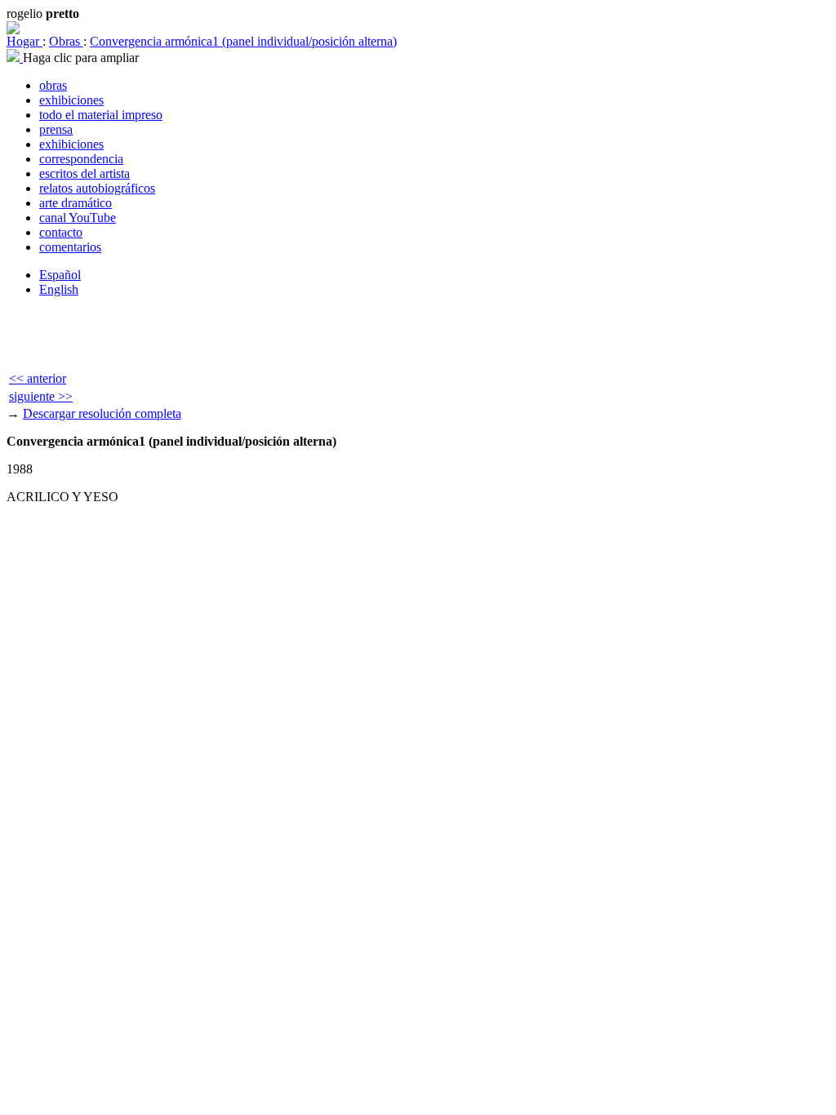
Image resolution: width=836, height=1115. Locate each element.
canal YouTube (77, 217)
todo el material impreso (100, 115)
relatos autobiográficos (97, 188)
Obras (66, 41)
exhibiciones (71, 100)
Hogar (24, 41)
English (58, 289)
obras (53, 85)
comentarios (70, 247)
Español (60, 275)
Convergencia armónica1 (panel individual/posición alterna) (243, 41)
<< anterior (37, 378)
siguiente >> (41, 396)
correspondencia (81, 159)
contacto (60, 232)
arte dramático (75, 203)
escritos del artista (84, 173)
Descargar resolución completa (102, 413)
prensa (56, 129)
